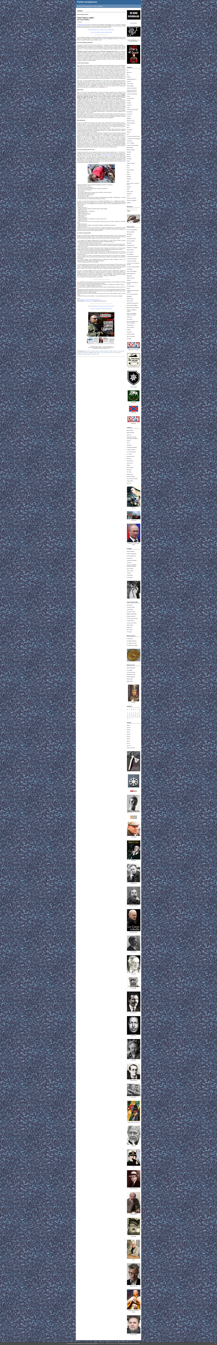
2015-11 (128, 743)
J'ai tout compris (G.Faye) (132, 618)
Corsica (128, 96)
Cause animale (130, 83)
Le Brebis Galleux (130, 620)
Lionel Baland (129, 269)
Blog (128, 74)
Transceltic (129, 331)
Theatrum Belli (130, 480)
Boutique (128, 76)
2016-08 (128, 729)
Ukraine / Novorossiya (131, 198)
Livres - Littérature (130, 143)
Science (128, 174)
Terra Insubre (129, 319)
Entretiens (129, 102)
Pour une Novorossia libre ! (132, 294)
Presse (128, 167)
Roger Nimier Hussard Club (132, 303)
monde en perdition (86, 354)
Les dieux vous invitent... (132, 622)
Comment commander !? (132, 88)
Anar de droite (130, 605)
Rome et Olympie (130, 169)
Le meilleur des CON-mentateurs (133, 138)
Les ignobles (129, 140)
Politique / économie (131, 163)
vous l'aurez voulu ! (95, 354)
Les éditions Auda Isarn (131, 640)
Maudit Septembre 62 (131, 273)
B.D (127, 70)
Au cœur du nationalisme (132, 229)
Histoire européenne (131, 122)
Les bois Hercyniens (131, 672)
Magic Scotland (130, 625)
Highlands (129, 118)
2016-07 (128, 732)
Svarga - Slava (130, 191)
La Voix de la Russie (131, 449)
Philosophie (129, 158)
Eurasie (128, 107)
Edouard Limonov (130, 249)
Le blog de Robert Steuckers (133, 256)
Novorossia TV (130, 463)
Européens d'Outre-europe (132, 109)
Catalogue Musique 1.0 (131, 79)
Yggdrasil (129, 202)
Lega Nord (129, 562)
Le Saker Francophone (131, 260)
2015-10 (128, 745)
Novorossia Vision (130, 286)
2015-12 (128, 741)
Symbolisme (129, 193)
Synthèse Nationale (131, 476)
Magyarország (130, 147)
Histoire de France (130, 120)
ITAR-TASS (129, 445)
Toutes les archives (131, 747)
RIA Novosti (129, 469)
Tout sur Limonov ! (130, 327)
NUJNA (128, 288)
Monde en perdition (131, 149)
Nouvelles (129, 156)
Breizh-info (129, 434)
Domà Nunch (129, 558)
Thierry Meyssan (130, 325)
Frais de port (129, 114)
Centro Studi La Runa (131, 238)
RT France (129, 471)
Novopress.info (130, 460)
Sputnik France (130, 474)
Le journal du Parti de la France (133, 136)
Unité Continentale (130, 334)
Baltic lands (129, 72)
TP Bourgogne (130, 575)
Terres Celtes (129, 629)
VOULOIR (129, 338)
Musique (128, 154)
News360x (129, 458)
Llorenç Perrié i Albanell (131, 271)
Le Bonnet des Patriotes (132, 560)
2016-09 (128, 727)
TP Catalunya (129, 577)
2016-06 (128, 734)
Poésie (128, 160)
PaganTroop (129, 627)
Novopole (129, 280)
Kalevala (128, 131)
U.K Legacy (129, 631)
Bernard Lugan (130, 430)
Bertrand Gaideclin (130, 231)
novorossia (110, 352)
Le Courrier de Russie (131, 451)
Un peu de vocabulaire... (132, 200)
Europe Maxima (130, 254)
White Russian (130, 678)
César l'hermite (130, 609)
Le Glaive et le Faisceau (132, 258)
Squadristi (129, 186)
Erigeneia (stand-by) (131, 616)
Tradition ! (129, 329)
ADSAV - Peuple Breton (131, 553)
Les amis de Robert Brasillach (133, 266)
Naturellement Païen (131, 674)
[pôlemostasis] (130, 681)
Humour (128, 125)
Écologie (128, 100)
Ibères (128, 127)
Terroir (128, 195)
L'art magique (129, 670)
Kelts (128, 134)
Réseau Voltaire (130, 467)
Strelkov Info (129, 317)
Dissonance (129, 243)
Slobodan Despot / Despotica (133, 307)
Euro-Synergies (130, 252)
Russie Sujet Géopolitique (132, 305)
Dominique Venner (130, 245)
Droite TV (129, 440)
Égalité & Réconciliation (131, 613)
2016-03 (128, 736)
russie (102, 352)
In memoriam (129, 129)
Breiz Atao (129, 236)
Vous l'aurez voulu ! (82, 14)
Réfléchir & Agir (130, 298)
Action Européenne (131, 551)
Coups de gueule (130, 98)
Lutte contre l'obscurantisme (132, 145)
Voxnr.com (129, 483)
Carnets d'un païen (131, 607)
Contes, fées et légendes (132, 93)
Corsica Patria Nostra (131, 555)
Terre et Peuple (130, 568)
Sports (128, 181)
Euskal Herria (129, 111)
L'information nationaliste (132, 447)
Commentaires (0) (86, 352)
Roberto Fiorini (130, 300)
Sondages (129, 178)
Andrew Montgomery (131, 667)
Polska (128, 165)
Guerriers (129, 116)
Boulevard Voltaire (130, 432)
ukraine (105, 352)
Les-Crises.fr (129, 454)
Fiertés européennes (87, 2)
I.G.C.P (128, 442)
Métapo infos (129, 275)
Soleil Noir (129, 176)
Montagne (129, 152)
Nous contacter (133, 23)
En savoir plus (136, 1343)
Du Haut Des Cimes (131, 611)
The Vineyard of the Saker (132, 478)
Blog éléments (130, 234)
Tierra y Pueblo (130, 570)
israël (119, 352)
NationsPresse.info (131, 278)
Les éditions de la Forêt (131, 643)
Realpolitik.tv (129, 296)
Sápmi (128, 172)
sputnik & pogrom (97, 352)
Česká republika (130, 85)
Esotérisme (129, 105)
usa (113, 352)
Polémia (128, 465)
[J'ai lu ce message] (215, 1343)
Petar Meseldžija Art (131, 676)
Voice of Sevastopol (131, 336)
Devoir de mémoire (131, 240)
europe (116, 352)
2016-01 (128, 738)
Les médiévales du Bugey (132, 645)
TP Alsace (129, 572)
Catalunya (129, 81)
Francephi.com (130, 638)
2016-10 (128, 725)
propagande (79, 354)
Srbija (128, 189)
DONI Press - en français (132, 247)
